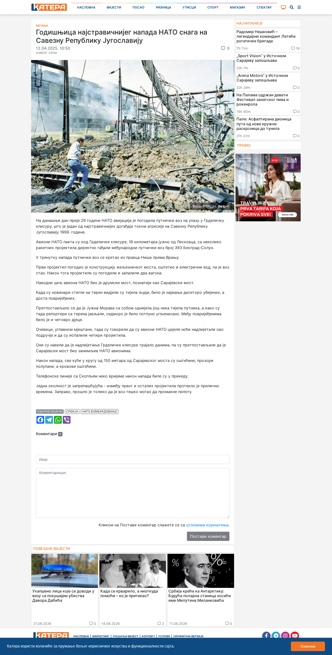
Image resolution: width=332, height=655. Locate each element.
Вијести (114, 7)
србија (72, 411)
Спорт (212, 7)
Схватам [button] (308, 646)
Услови (164, 636)
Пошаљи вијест (125, 636)
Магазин (237, 7)
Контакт (148, 636)
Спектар (264, 7)
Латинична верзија (188, 636)
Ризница (163, 7)
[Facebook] (266, 636)
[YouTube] (295, 636)
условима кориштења (207, 524)
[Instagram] (285, 636)
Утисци (189, 7)
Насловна (86, 7)
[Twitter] (276, 636)
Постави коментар (208, 536)
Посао (138, 7)
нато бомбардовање (99, 411)
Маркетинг (100, 636)
